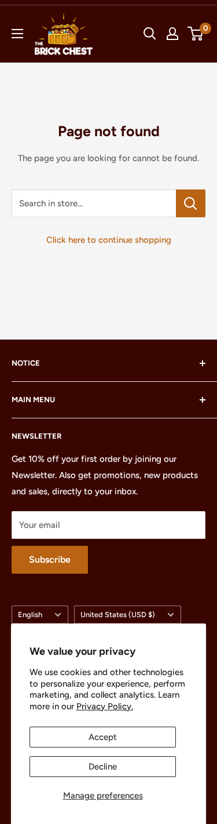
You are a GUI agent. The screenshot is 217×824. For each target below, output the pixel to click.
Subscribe (50, 559)
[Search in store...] (190, 203)
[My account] (172, 33)
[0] (196, 34)
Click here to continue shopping (108, 240)
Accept (103, 737)
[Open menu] (17, 33)
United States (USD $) (117, 614)
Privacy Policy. (104, 706)
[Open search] (150, 33)
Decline (103, 766)
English (30, 614)
